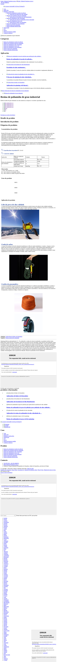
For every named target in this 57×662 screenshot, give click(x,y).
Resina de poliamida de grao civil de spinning (20, 419)
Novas (5, 30)
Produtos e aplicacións (9, 11)
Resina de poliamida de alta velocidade (16, 18)
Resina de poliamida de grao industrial (15, 23)
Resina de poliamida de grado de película (16, 13)
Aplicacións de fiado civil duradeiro (18, 22)
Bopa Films (14, 470)
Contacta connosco (8, 33)
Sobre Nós (6, 10)
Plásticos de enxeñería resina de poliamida (16, 15)
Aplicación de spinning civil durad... (17, 85)
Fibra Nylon (40, 470)
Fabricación (6, 27)
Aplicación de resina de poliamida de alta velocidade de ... (24, 413)
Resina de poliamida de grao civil (14, 21)
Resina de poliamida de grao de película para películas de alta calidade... (29, 407)
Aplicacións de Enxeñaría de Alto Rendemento (20, 17)
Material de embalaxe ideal (30, 470)
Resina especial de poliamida (13, 25)
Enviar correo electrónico (6, 472)
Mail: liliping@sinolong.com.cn (11, 464)
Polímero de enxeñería (6, 470)
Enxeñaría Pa (21, 470)
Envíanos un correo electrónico (8, 115)
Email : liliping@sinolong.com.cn (8, 1)
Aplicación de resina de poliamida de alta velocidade (22, 19)
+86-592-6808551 (5, 2)
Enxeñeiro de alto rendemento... (16, 67)
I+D (4, 29)
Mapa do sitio (30, 468)
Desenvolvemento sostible (10, 31)
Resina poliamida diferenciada (14, 26)
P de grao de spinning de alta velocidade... (19, 77)
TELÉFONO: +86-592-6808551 (11, 463)
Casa (5, 9)
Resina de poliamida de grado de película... (20, 59)
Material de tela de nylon (50, 470)
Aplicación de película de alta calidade (18, 14)
